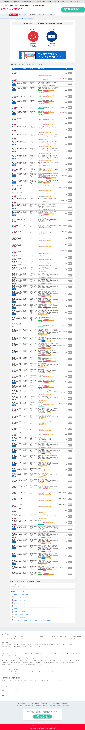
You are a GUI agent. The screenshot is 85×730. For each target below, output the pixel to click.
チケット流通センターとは (24, 703)
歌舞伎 (31, 646)
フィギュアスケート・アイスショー (9, 660)
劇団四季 (70, 644)
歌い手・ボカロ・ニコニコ (75, 636)
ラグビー (18, 662)
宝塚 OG (51, 644)
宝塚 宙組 (37, 644)
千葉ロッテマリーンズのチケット (21, 611)
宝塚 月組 (16, 644)
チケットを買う (13, 14)
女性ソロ (21, 636)
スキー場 (48, 680)
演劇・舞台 (5, 642)
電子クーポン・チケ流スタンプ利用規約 (59, 705)
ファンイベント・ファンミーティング (10, 671)
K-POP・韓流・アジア (55, 638)
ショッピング (19, 681)
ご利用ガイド (44, 703)
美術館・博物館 (33, 680)
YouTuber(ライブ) (21, 638)
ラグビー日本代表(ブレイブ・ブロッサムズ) (32, 662)
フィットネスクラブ (57, 680)
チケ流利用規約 (35, 703)
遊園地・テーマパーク (6, 680)
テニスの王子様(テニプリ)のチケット (21, 597)
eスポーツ (40, 671)
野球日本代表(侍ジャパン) (21, 657)
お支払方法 (64, 703)
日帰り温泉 (23, 689)
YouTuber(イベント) (49, 671)
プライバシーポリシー (21, 705)
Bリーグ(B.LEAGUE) (74, 660)
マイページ (41, 14)
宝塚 (3, 644)
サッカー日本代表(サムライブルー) (22, 658)
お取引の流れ (51, 703)
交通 (36, 681)
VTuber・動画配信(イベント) (8, 673)
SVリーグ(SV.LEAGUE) (39, 660)
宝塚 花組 (9, 644)
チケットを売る (23, 14)
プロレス (15, 664)
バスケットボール (63, 660)
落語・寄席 (38, 646)
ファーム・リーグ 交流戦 (11, 655)
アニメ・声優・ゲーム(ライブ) (8, 638)
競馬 (40, 664)
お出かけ (4, 687)
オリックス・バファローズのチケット (22, 594)
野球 (3, 653)
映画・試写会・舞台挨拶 (34, 673)
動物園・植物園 (23, 680)
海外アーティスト (66, 638)
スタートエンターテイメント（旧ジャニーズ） (46, 636)
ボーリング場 (10, 681)
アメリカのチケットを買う (7, 697)
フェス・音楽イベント (42, 638)
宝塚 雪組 (23, 644)
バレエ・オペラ (16, 646)
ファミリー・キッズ (21, 673)
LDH (66, 636)
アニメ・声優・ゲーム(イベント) (28, 671)
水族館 (15, 680)
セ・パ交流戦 (25, 653)
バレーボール (28, 660)
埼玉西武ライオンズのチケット (20, 608)
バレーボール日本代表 (52, 660)
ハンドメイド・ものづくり (18, 690)
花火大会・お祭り (45, 673)
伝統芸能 (25, 646)
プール (3, 681)
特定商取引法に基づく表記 (42, 705)
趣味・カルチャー (5, 690)
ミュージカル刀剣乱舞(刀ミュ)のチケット (22, 614)
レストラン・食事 (29, 681)
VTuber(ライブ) (31, 638)
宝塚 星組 (30, 644)
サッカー (4, 658)
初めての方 (32, 14)
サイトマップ (31, 705)
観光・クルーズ (53, 689)
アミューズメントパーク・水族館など (10, 689)
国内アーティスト (5, 636)
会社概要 (58, 703)
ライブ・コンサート (7, 634)
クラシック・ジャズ (77, 638)
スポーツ (4, 651)
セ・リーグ (9, 653)
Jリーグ (10, 658)
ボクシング (22, 664)
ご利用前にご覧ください (73, 10)
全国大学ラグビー (70, 662)
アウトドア (31, 689)
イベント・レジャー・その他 (10, 669)
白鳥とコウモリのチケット (19, 606)
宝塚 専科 (44, 644)
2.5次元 (57, 644)
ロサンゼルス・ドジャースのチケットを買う (33, 697)
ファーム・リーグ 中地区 (64, 653)
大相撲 (3, 664)
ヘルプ (50, 14)
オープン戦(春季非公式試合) (37, 653)
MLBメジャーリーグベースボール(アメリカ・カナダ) (41, 657)
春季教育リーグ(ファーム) (7, 657)
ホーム (4, 14)
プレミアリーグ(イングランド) (39, 658)
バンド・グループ (29, 636)
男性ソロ (14, 636)
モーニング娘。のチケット (19, 617)
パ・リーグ (17, 653)
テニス (21, 660)
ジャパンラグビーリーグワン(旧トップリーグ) (54, 662)
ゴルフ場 (41, 680)
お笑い (63, 644)
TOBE (60, 636)
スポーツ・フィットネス (41, 689)
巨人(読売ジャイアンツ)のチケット (21, 603)
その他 (42, 681)
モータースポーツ (32, 664)
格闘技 (9, 664)
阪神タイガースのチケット (19, 600)
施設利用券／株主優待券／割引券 (11, 678)
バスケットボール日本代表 (7, 662)
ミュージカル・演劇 (6, 646)
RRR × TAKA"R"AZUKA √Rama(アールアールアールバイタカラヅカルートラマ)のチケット (33, 620)
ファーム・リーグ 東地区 (51, 653)
